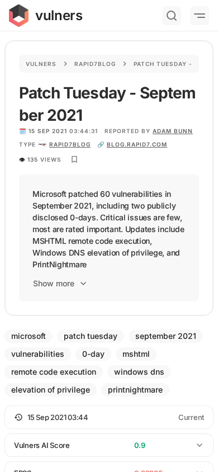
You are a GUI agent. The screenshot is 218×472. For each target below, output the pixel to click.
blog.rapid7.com (137, 144)
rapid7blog (70, 144)
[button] (109, 417)
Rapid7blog (95, 63)
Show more (53, 283)
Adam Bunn (173, 131)
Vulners (41, 63)
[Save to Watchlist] (74, 159)
